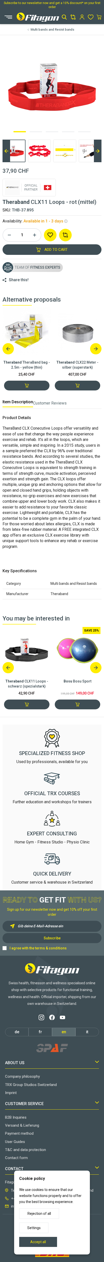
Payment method (19, 1133)
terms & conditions (51, 948)
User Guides (15, 1141)
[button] (64, 17)
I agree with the (38, 948)
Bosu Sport (77, 681)
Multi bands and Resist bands (52, 29)
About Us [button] (14, 1062)
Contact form (16, 1158)
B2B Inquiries (16, 1117)
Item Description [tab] (18, 401)
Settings (34, 1228)
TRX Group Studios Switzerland (31, 1084)
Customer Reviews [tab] (50, 403)
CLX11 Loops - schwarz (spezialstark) (26, 683)
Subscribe (52, 938)
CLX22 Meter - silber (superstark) (77, 364)
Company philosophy (22, 1076)
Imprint (11, 1093)
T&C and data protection (25, 1150)
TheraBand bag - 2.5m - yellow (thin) (26, 364)
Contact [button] (14, 1168)
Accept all (38, 1242)
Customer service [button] (24, 1103)
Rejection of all (39, 1214)
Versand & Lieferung (22, 1125)
